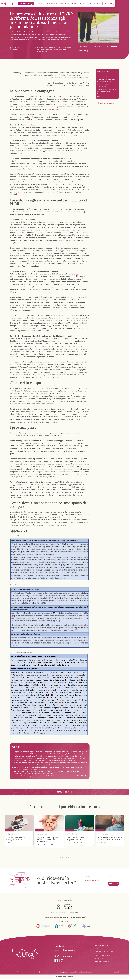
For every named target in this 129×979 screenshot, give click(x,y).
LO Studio (116, 972)
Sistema (82, 50)
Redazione (82, 3)
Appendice (100, 94)
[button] (60, 857)
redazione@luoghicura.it (64, 950)
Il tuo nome (88, 876)
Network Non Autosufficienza (55, 3)
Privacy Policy (98, 880)
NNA (96, 949)
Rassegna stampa (20, 773)
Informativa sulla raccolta (64, 977)
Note (98, 96)
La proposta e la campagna (105, 77)
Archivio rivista (39, 3)
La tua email (108, 876)
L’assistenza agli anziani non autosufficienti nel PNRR (106, 80)
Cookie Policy (73, 972)
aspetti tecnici (55, 109)
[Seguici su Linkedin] (61, 960)
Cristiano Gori (43, 47)
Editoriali (83, 46)
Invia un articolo (102, 962)
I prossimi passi (102, 86)
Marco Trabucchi (82, 843)
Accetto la (94, 880)
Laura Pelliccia (51, 845)
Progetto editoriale (71, 3)
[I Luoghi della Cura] (8, 3)
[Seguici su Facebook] (56, 960)
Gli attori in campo (103, 84)
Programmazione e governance (104, 46)
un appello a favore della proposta (37, 763)
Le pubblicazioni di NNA (94, 3)
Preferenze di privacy (85, 972)
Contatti (105, 3)
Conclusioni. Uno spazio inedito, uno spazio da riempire (107, 90)
